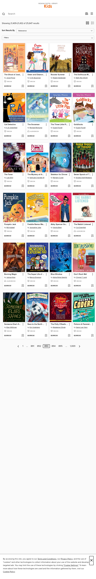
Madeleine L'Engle (59, 327)
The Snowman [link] (34, 124)
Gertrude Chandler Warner (38, 178)
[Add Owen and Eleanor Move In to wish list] (46, 86)
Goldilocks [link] (78, 124)
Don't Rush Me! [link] (80, 274)
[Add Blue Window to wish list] (69, 285)
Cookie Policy (9, 571)
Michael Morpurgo (36, 128)
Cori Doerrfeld (81, 228)
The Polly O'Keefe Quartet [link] (59, 324)
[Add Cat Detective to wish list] (22, 136)
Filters (6, 38)
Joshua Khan (10, 277)
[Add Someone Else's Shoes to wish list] (22, 335)
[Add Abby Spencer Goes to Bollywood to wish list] (69, 236)
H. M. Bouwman (35, 78)
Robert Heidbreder (59, 78)
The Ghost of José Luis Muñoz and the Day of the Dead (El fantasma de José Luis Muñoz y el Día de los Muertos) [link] (13, 75)
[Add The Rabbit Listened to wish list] (92, 236)
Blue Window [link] (56, 274)
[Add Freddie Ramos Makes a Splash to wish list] (46, 236)
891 (32, 346)
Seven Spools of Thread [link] (82, 174)
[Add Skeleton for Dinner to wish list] (69, 186)
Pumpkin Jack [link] (10, 224)
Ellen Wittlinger (11, 327)
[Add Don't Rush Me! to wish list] (92, 285)
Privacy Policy (67, 559)
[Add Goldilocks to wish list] (92, 136)
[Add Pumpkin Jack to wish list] (22, 236)
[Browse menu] (92, 13)
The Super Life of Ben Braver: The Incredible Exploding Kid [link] (36, 274)
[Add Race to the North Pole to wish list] (46, 335)
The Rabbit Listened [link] (82, 224)
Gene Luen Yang (81, 327)
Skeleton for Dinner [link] (59, 174)
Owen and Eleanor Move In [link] (36, 75)
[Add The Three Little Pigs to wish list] (69, 136)
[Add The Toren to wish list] (22, 186)
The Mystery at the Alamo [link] (36, 174)
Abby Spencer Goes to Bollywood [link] (59, 224)
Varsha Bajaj (57, 228)
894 (54, 346)
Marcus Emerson (35, 277)
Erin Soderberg (35, 327)
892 (39, 346)
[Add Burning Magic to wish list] (22, 285)
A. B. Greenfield (11, 128)
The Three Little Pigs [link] (59, 124)
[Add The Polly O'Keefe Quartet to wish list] (69, 335)
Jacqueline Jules (35, 228)
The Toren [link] (8, 174)
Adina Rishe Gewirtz (60, 277)
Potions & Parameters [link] (82, 324)
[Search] (3, 14)
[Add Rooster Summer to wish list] (69, 86)
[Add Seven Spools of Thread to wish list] (92, 186)
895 (60, 346)
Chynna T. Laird (81, 277)
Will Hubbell (10, 228)
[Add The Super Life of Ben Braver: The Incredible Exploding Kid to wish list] (46, 285)
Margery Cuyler (58, 178)
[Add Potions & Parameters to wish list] (92, 335)
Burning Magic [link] (10, 274)
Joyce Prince (10, 78)
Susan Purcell (57, 128)
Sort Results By (8, 30)
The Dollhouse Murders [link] (82, 75)
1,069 (72, 346)
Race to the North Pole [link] (36, 324)
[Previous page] (18, 346)
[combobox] (43, 14)
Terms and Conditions (47, 559)
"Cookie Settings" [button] (70, 565)
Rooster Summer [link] (58, 75)
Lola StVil (9, 178)
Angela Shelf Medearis (84, 178)
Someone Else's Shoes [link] (13, 324)
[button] (87, 23)
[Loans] (86, 14)
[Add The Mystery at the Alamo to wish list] (46, 186)
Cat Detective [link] (10, 124)
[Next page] (79, 346)
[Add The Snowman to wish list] (46, 136)
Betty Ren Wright (82, 78)
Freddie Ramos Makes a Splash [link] (36, 224)
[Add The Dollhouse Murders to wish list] (92, 86)
